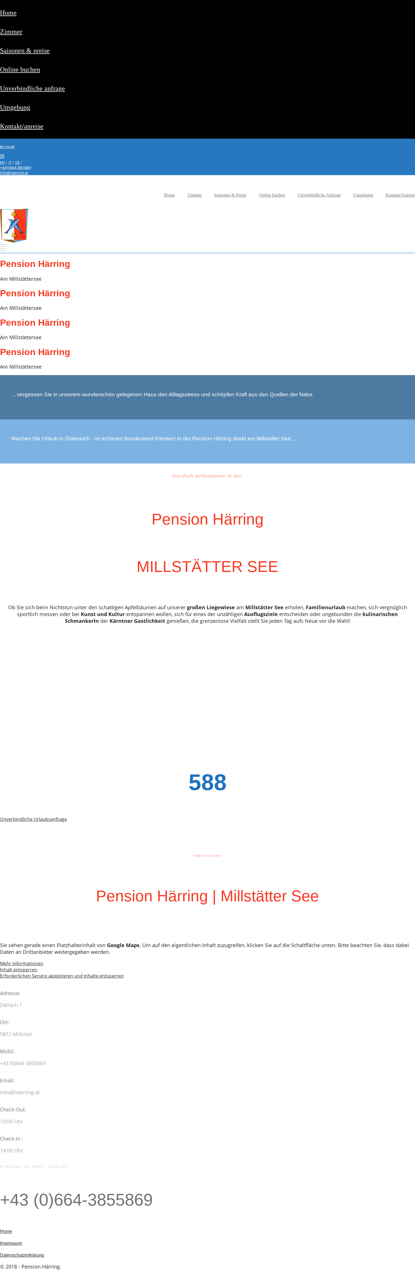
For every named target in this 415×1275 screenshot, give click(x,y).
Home (8, 12)
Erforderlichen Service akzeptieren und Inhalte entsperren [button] (62, 976)
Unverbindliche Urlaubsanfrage (33, 819)
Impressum (11, 1243)
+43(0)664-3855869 (15, 167)
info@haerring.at (14, 172)
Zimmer (11, 31)
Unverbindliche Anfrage (32, 88)
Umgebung (15, 107)
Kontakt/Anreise (21, 126)
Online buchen (20, 69)
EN (2, 162)
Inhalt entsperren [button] (18, 970)
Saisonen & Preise (25, 50)
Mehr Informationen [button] (21, 963)
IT (10, 162)
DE (17, 162)
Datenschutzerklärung (22, 1255)
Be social (7, 146)
